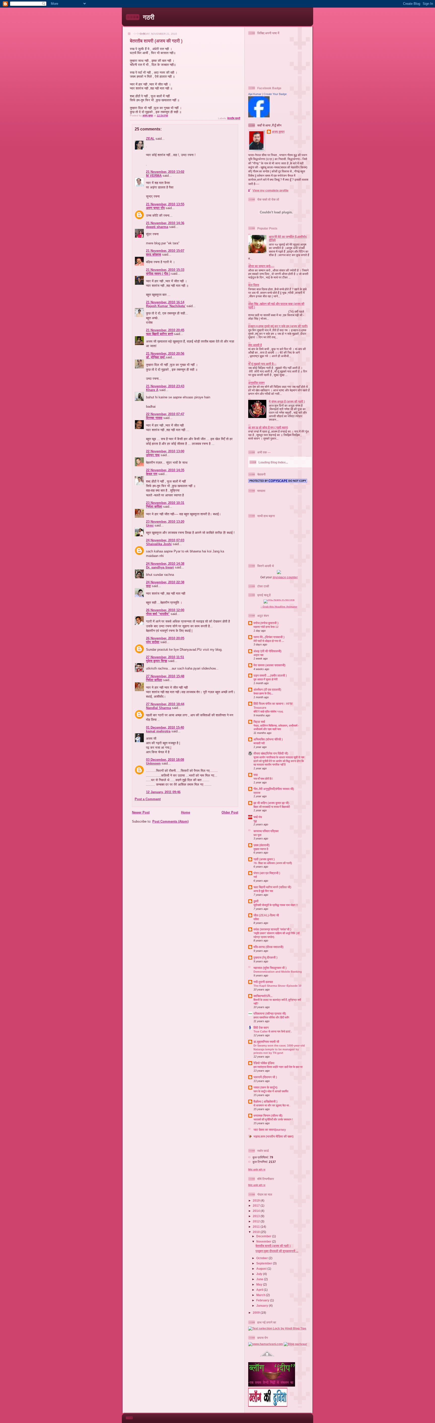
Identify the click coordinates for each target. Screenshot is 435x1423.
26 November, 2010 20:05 (165, 638)
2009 (257, 1312)
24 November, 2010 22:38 (165, 582)
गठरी (148, 17)
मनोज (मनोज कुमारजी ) (265, 623)
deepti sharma (157, 227)
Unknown (153, 763)
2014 (257, 1210)
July (259, 1273)
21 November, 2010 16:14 (165, 302)
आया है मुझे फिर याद (263, 890)
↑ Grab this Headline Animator (279, 606)
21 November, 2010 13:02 (165, 172)
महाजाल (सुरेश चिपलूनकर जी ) (269, 967)
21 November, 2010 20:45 (165, 330)
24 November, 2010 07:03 (165, 540)
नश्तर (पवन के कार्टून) (265, 1087)
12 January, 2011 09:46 (163, 792)
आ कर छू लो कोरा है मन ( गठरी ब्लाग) (268, 427)
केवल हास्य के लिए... (263, 693)
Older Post (230, 812)
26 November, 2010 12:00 (165, 610)
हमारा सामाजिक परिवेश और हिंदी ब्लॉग (271, 1017)
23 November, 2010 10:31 (165, 503)
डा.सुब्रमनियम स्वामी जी (266, 1041)
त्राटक (256, 792)
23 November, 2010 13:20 (165, 522)
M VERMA (154, 175)
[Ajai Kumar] (259, 116)
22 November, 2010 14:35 (165, 470)
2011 (257, 1226)
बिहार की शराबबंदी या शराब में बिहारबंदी (271, 806)
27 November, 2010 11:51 (165, 657)
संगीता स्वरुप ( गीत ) (158, 273)
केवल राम (151, 474)
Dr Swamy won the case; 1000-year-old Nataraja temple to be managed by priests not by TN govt (279, 1049)
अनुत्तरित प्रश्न (256, 382)
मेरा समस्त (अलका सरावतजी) (269, 665)
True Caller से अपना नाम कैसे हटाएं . (272, 1031)
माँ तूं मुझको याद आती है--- (262, 363)
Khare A (152, 390)
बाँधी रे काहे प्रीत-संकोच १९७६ (268, 711)
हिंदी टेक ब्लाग (261, 1027)
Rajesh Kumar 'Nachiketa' (166, 306)
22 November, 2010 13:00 (165, 451)
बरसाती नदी (259, 743)
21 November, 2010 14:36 (165, 223)
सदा (148, 586)
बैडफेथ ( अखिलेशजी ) (265, 1101)
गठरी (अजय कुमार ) (264, 859)
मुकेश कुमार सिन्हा (156, 661)
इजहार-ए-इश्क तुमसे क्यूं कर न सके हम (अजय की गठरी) (278, 326)
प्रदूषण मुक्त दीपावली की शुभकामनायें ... (277, 1251)
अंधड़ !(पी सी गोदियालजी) (267, 651)
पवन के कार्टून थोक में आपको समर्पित (270, 1091)
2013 (257, 1216)
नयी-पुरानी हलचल (263, 981)
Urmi (150, 525)
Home (185, 812)
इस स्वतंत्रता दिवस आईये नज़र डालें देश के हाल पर (278, 1066)
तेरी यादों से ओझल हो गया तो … (268, 640)
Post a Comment (148, 799)
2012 (257, 1221)
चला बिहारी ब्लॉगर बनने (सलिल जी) (272, 887)
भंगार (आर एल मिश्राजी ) (266, 873)
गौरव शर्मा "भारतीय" (158, 614)
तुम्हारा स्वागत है (260, 848)
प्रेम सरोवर (152, 642)
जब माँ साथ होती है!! (263, 778)
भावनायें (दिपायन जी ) (265, 1077)
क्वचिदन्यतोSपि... (262, 996)
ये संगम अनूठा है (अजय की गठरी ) (287, 401)
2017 (257, 1205)
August (261, 1268)
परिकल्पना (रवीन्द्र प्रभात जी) (269, 1013)
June (260, 1279)
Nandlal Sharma (158, 708)
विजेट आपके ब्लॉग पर (256, 1169)
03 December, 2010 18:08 (165, 760)
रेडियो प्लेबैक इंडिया (263, 1063)
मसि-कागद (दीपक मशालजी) (268, 946)
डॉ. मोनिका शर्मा (156, 357)
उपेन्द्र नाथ (153, 455)
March (261, 1295)
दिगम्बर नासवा (154, 418)
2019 (257, 1200)
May (259, 1284)
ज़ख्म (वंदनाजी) (261, 845)
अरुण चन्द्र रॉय (155, 208)
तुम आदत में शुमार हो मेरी (265, 679)
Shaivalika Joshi (159, 544)
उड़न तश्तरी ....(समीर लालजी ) (270, 675)
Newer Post (141, 812)
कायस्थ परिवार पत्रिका (266, 831)
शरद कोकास (153, 254)
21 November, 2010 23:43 (165, 386)
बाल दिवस (253, 285)
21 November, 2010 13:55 (165, 204)
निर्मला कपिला (154, 506)
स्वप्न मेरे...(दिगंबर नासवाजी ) (268, 637)
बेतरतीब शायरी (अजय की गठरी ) (273, 1245)
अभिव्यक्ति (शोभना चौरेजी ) (268, 739)
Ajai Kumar (254, 94)
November (264, 1241)
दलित (256, 919)
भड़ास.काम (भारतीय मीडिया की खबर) (273, 1136)
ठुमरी (256, 901)
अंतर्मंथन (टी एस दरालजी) (267, 689)
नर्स (255, 876)
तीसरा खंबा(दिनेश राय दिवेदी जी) (270, 753)
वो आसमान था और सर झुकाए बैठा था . (271, 1105)
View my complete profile (270, 190)
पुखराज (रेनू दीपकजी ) (265, 957)
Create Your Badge (275, 94)
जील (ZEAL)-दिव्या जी (266, 915)
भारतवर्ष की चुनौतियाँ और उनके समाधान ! (273, 1119)
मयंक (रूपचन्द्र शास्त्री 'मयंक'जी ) (272, 929)
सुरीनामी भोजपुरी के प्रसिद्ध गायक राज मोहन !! (275, 905)
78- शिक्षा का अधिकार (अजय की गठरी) (272, 863)
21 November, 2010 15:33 (165, 270)
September (264, 1263)
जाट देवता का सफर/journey (269, 1129)
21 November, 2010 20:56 (165, 353)
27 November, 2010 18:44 (165, 704)
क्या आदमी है (255, 345)
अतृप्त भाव (258, 654)
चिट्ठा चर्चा (259, 721)
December (264, 1236)
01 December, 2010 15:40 (165, 727)
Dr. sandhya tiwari (160, 567)
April (260, 1289)
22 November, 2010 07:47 (165, 414)
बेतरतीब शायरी (233, 118)
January (262, 1305)
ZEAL (150, 138)
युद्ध (255, 820)
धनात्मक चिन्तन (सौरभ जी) (267, 1115)
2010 (257, 1232)
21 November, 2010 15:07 (165, 251)
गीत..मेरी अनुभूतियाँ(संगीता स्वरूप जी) (273, 788)
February (263, 1300)
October (262, 1258)
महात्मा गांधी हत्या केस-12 (265, 626)
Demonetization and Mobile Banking (277, 971)
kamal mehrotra (158, 731)
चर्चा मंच (257, 817)
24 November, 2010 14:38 (165, 563)
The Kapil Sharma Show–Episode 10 (277, 985)
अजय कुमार (278, 131)
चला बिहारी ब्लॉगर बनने (159, 334)
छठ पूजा (257, 834)
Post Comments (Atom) (170, 821)
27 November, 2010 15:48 (165, 676)
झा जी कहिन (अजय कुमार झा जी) (271, 802)
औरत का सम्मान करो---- (261, 266)
